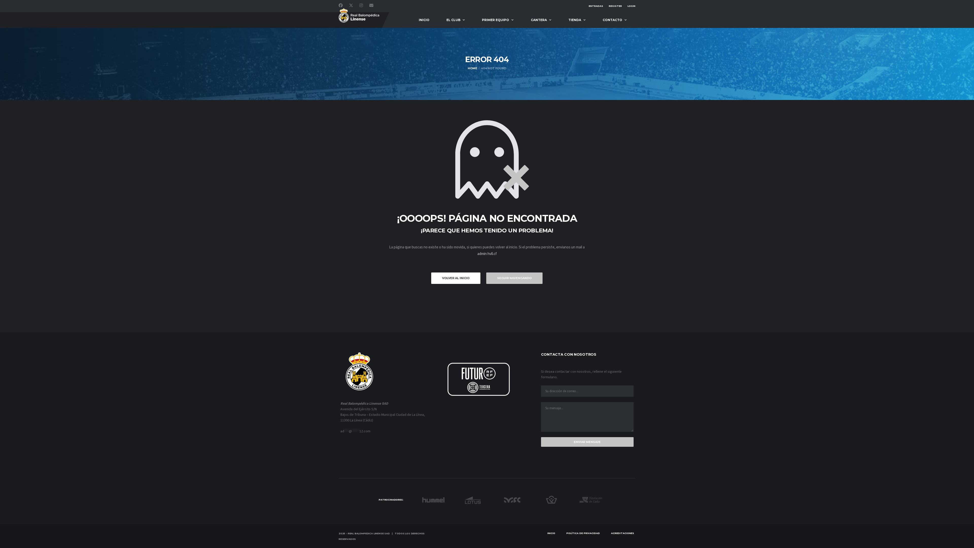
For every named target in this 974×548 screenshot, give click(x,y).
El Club (453, 20)
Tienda (574, 20)
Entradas (596, 6)
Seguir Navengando (514, 278)
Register (615, 6)
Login (631, 6)
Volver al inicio (455, 278)
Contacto (612, 20)
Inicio (424, 20)
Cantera (539, 20)
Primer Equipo (495, 20)
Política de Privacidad (583, 533)
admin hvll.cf (487, 253)
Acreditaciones (622, 533)
